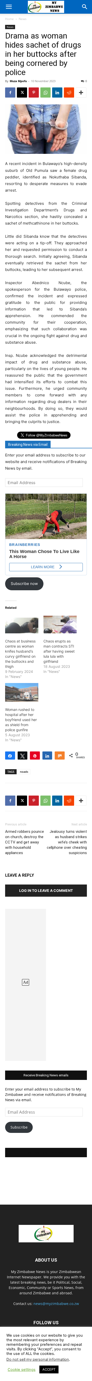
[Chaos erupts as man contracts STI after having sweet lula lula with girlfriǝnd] (60, 624)
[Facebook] (10, 92)
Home (9, 19)
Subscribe (19, 1127)
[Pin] (35, 755)
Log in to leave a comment (46, 890)
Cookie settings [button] (22, 1369)
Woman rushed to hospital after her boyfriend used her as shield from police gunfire (21, 719)
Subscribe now (24, 583)
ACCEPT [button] (48, 1369)
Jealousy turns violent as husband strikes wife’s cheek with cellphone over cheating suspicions (67, 842)
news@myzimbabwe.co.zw (56, 1303)
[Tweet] (22, 755)
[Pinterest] (34, 92)
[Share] (10, 755)
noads (24, 772)
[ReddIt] (69, 92)
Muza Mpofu (18, 81)
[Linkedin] (57, 92)
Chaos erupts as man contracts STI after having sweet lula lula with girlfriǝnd (59, 651)
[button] (9, 7)
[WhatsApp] (45, 92)
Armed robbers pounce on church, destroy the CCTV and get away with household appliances (24, 842)
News (23, 19)
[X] (22, 92)
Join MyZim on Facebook (46, 1152)
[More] (81, 92)
